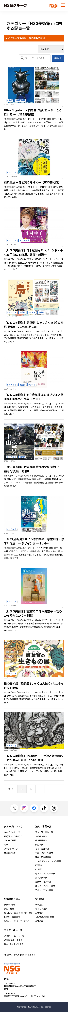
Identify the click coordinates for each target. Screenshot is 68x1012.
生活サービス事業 (43, 881)
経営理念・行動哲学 (13, 836)
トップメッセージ (12, 832)
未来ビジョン (10, 853)
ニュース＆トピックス (14, 944)
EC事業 (38, 869)
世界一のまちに (11, 904)
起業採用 (39, 913)
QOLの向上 (40, 921)
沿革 (6, 844)
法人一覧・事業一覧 (44, 832)
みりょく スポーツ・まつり (17, 921)
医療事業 (39, 844)
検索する (58, 58)
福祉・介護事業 (42, 848)
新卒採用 (39, 904)
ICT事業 (38, 865)
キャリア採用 (41, 908)
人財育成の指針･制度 (44, 917)
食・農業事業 (41, 877)
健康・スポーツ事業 (44, 853)
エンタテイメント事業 (45, 886)
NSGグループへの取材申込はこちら (19, 954)
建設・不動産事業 (43, 857)
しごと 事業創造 (12, 917)
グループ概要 (10, 840)
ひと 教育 (9, 908)
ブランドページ (11, 848)
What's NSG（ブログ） (14, 940)
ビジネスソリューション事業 (48, 861)
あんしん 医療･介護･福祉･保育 (18, 913)
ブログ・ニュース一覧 (14, 935)
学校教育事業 (41, 836)
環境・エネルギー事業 (45, 873)
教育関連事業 (41, 840)
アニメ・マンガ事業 (44, 890)
